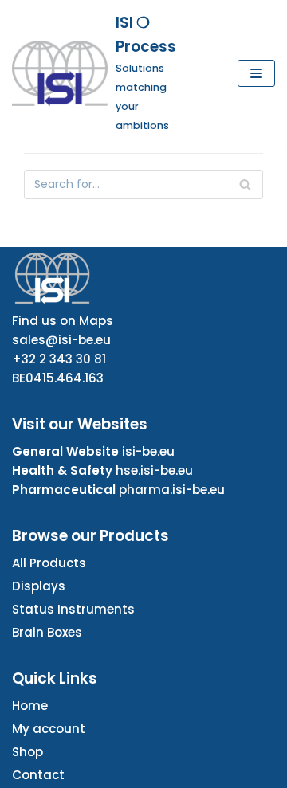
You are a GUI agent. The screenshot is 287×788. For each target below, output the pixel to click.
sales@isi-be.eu (61, 339)
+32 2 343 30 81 (59, 359)
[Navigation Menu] (256, 73)
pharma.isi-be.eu (172, 489)
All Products (49, 563)
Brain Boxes (47, 632)
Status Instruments (73, 609)
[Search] (245, 184)
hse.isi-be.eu (154, 470)
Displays (38, 586)
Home (30, 705)
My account (48, 728)
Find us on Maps (62, 320)
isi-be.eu (148, 451)
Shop (27, 751)
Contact (38, 774)
